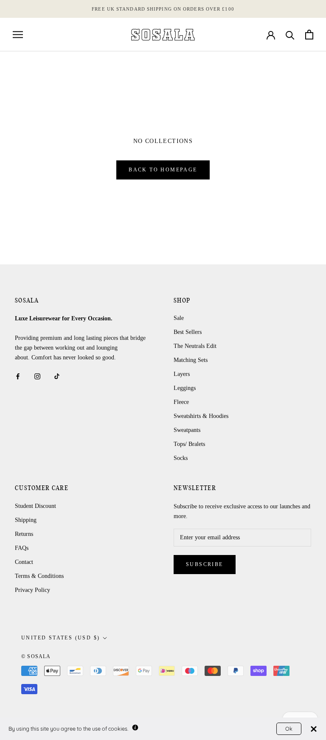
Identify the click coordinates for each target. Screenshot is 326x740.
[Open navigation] (18, 34)
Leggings (185, 388)
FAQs (21, 548)
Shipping (26, 520)
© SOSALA (36, 656)
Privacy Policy (32, 590)
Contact (24, 562)
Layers (182, 374)
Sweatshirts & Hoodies (201, 416)
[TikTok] (57, 376)
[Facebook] (18, 376)
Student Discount (35, 506)
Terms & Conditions (39, 576)
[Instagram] (37, 376)
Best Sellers (188, 332)
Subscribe (204, 564)
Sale (179, 318)
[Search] (290, 34)
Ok (288, 728)
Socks (181, 458)
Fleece (181, 402)
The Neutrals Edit (195, 346)
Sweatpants (187, 430)
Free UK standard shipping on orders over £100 (163, 8)
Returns (24, 534)
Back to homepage (163, 170)
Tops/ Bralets (189, 444)
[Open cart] (309, 34)
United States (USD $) (60, 638)
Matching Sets (191, 360)
